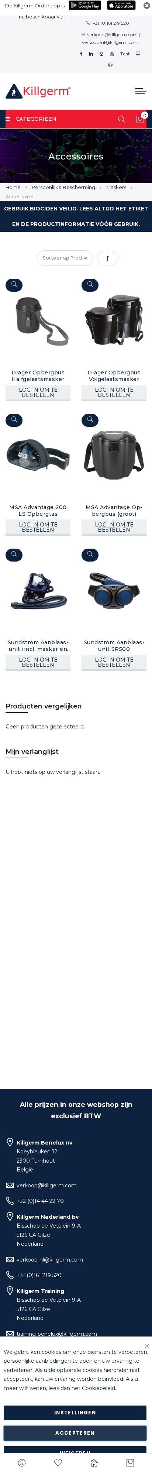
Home (14, 187)
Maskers (116, 187)
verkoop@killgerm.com (112, 34)
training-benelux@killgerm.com (57, 1334)
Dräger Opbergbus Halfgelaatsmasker (38, 375)
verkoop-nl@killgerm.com (110, 42)
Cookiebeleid (98, 1388)
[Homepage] (94, 1463)
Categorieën (35, 119)
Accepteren (75, 1433)
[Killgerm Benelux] (38, 91)
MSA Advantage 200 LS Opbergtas (38, 510)
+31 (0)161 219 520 (111, 23)
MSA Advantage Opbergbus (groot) (114, 510)
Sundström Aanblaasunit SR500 (114, 645)
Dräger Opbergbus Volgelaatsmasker (114, 375)
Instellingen (75, 1412)
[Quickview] (14, 285)
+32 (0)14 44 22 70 (40, 1201)
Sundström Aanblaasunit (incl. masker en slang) (38, 645)
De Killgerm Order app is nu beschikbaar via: (35, 11)
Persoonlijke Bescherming (64, 187)
